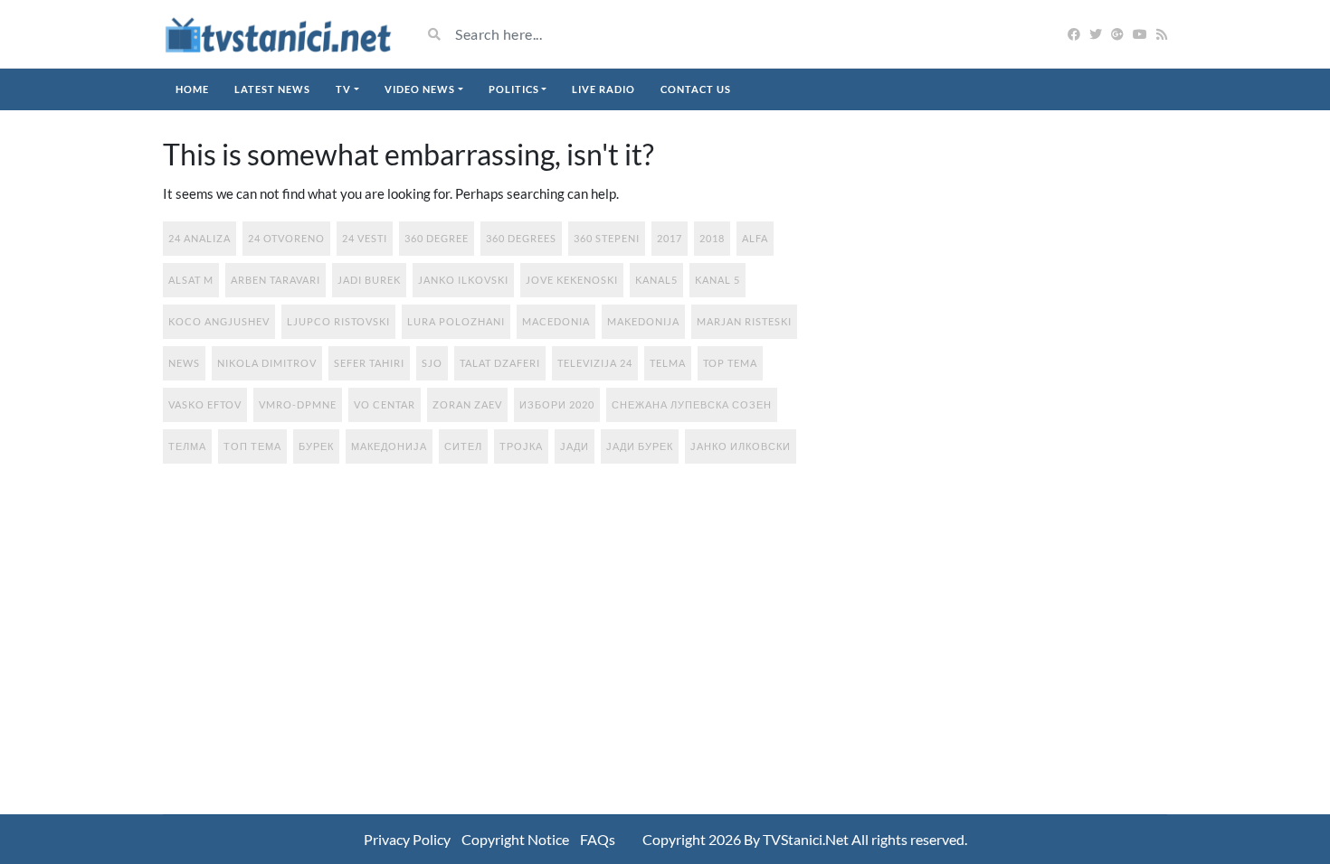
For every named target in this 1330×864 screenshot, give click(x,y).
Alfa (755, 238)
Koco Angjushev (219, 321)
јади (574, 446)
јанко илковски (740, 446)
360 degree (436, 238)
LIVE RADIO (603, 89)
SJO (432, 363)
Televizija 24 (594, 363)
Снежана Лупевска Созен (692, 404)
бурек (316, 446)
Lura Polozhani (456, 321)
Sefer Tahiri (369, 363)
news (184, 363)
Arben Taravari (275, 280)
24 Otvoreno (286, 238)
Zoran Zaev (467, 404)
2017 (669, 238)
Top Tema (730, 363)
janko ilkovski (463, 280)
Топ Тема (252, 446)
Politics (514, 89)
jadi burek (369, 280)
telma (668, 363)
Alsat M (191, 280)
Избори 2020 (556, 404)
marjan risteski (744, 321)
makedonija (643, 321)
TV (343, 89)
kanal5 (656, 280)
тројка (521, 446)
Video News (420, 89)
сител (463, 446)
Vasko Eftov (205, 404)
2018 (712, 238)
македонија (389, 446)
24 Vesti (364, 238)
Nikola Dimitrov (267, 363)
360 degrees (521, 238)
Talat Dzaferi (500, 363)
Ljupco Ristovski (338, 321)
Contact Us (695, 89)
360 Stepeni (607, 238)
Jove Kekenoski (572, 280)
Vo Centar (384, 404)
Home (192, 89)
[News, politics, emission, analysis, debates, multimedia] (278, 34)
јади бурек (639, 446)
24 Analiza (199, 238)
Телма (187, 446)
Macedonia (556, 321)
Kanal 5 (717, 280)
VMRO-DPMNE (298, 404)
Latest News (272, 89)
